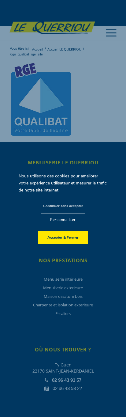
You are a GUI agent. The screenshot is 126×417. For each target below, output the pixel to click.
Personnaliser (63, 219)
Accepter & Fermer (63, 237)
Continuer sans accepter (63, 205)
